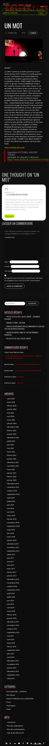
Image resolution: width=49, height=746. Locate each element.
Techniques (11, 706)
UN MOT (20, 383)
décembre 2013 (13, 661)
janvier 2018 (11, 540)
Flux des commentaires (16, 729)
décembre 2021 (13, 462)
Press (24, 33)
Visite (9, 709)
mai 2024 (10, 413)
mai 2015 (10, 636)
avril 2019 (10, 512)
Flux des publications (15, 726)
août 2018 (11, 530)
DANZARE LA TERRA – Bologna (15, 322)
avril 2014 (10, 657)
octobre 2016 (12, 586)
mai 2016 (10, 604)
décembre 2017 (13, 544)
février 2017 (11, 572)
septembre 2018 (13, 526)
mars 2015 (11, 643)
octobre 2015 (12, 629)
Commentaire (10, 237)
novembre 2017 (13, 547)
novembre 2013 (13, 664)
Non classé (11, 695)
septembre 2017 (13, 551)
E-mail (7, 266)
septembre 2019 (13, 494)
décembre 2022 (13, 437)
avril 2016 (10, 607)
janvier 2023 (11, 434)
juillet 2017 (11, 554)
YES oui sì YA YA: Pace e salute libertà (18, 338)
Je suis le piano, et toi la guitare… (28, 364)
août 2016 (11, 593)
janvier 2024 (11, 423)
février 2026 (11, 406)
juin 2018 (10, 533)
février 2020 (11, 476)
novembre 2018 (13, 522)
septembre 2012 (13, 675)
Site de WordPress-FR (15, 733)
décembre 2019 (13, 483)
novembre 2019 (13, 487)
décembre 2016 (13, 579)
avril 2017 (10, 565)
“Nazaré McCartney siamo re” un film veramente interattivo (21, 333)
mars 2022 (11, 452)
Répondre (9, 216)
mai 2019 (10, 508)
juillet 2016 (11, 597)
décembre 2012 (13, 671)
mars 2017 (11, 569)
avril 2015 (10, 639)
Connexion (11, 722)
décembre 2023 (13, 427)
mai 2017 (10, 561)
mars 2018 (11, 537)
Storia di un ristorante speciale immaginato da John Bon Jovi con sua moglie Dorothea (24, 327)
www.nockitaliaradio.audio (14, 147)
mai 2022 (10, 448)
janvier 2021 (11, 473)
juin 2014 (10, 654)
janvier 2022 (11, 459)
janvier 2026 (11, 409)
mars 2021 (11, 469)
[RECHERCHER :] (14, 303)
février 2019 (11, 519)
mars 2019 (11, 515)
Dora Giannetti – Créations (17, 691)
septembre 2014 (13, 650)
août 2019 (11, 498)
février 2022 (11, 455)
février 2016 (11, 615)
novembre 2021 (13, 466)
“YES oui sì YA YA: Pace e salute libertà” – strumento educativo (22, 317)
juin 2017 (10, 558)
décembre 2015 (13, 622)
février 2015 (11, 646)
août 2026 (11, 398)
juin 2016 (10, 600)
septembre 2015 (13, 632)
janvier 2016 (11, 618)
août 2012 (11, 678)
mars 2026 (11, 402)
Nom (7, 262)
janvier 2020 (11, 480)
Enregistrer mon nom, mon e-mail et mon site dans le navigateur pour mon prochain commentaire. (24, 279)
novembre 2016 (13, 583)
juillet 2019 (11, 501)
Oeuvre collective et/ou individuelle (20, 698)
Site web (8, 271)
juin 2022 (10, 445)
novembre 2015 (13, 625)
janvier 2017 (11, 576)
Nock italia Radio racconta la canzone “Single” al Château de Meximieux (24, 357)
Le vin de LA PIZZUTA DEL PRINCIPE (28, 370)
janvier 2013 (11, 668)
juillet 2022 (11, 441)
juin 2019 (10, 505)
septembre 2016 (13, 590)
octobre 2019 (12, 491)
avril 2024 (10, 416)
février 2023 (11, 430)
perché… (21, 377)
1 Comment (32, 33)
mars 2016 (11, 611)
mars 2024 (11, 420)
